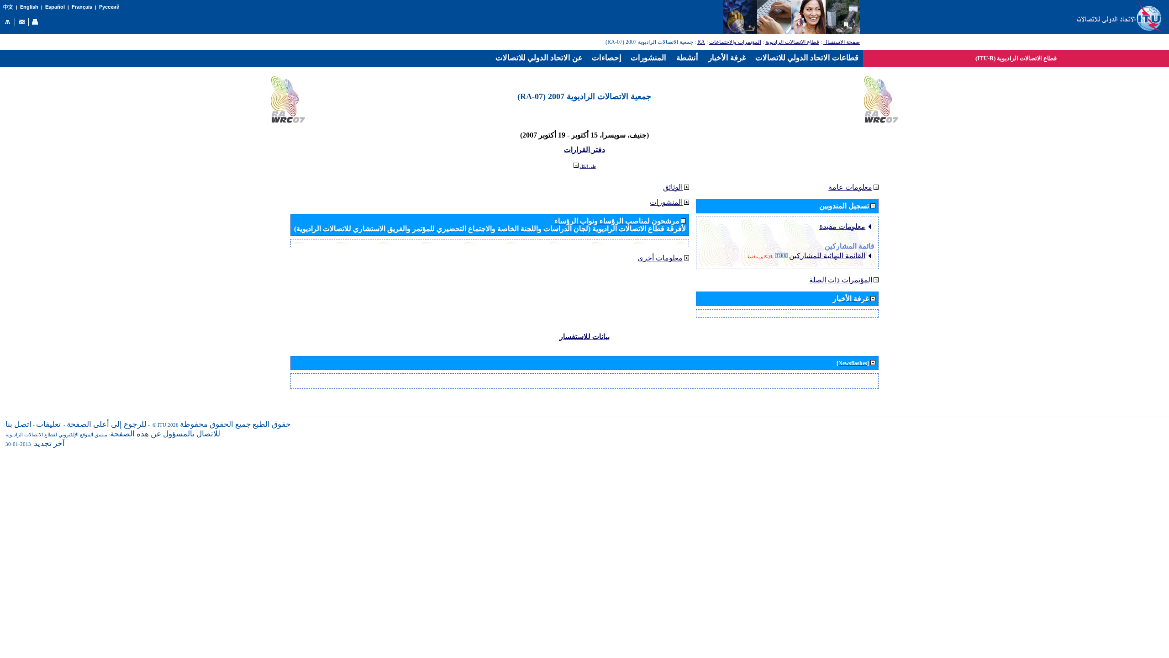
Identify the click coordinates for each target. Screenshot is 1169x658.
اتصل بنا (18, 424)
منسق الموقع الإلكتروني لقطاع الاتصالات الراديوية (56, 434)
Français (82, 7)
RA (701, 42)
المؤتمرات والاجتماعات (735, 42)
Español (55, 7)
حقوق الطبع (272, 424)
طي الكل (588, 166)
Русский (109, 7)
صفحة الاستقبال (841, 42)
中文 (8, 7)
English (29, 7)
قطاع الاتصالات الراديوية (792, 42)
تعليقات (48, 424)
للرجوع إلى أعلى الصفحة (107, 424)
